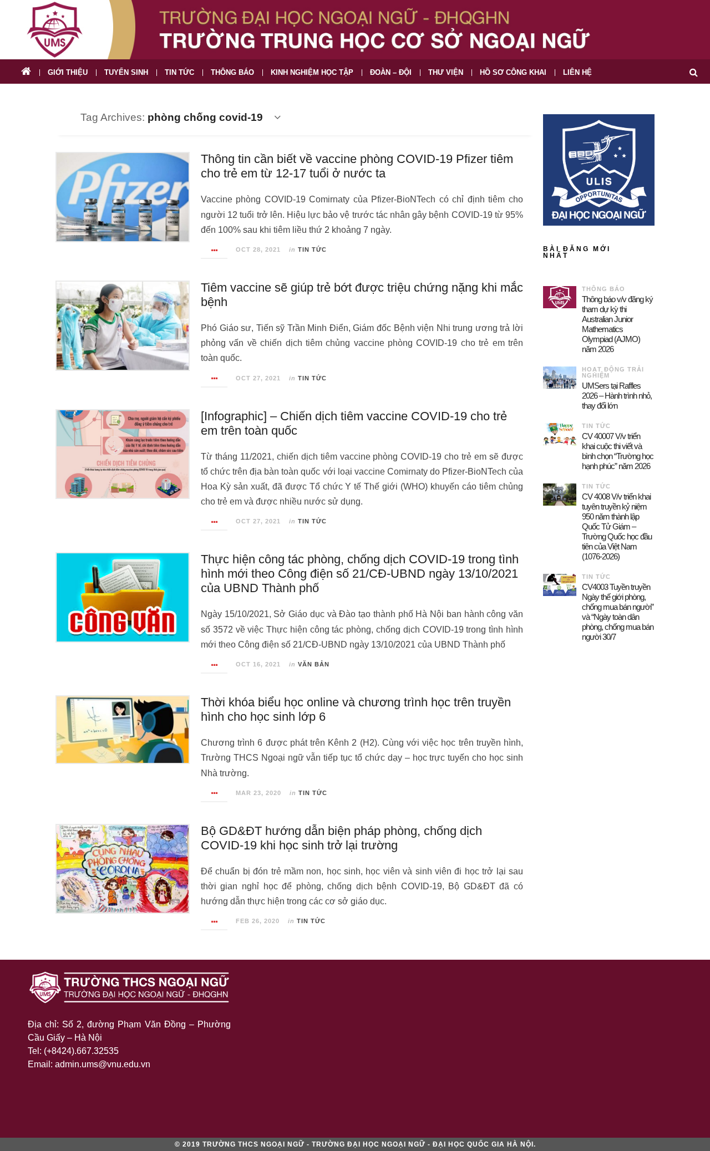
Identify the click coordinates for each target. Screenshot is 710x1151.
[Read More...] (214, 250)
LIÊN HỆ (577, 72)
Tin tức (179, 72)
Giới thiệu (68, 72)
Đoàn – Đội (391, 72)
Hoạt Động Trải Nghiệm (613, 372)
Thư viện (445, 72)
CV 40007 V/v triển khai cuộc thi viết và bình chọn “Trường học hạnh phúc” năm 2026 (617, 451)
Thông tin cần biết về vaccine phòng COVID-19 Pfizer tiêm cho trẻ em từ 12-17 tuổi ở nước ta (357, 166)
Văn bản (313, 664)
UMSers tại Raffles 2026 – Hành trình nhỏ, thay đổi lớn (617, 395)
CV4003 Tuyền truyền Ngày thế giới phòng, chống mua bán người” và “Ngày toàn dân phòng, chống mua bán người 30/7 (617, 611)
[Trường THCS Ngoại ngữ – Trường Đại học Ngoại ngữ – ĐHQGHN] (355, 29)
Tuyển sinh (126, 72)
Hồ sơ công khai (513, 72)
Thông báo (232, 72)
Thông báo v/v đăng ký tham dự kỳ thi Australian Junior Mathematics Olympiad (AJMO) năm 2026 (617, 324)
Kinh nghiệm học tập (312, 72)
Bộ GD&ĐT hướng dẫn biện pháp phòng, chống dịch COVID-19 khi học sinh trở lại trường (341, 838)
